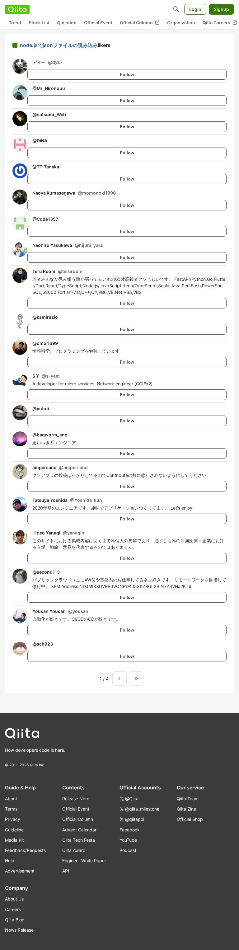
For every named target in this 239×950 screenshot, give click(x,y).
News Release (19, 930)
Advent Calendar (79, 829)
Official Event (98, 22)
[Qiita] (17, 9)
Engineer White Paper (84, 860)
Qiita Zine (186, 808)
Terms (11, 808)
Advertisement (20, 870)
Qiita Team (188, 798)
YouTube (128, 840)
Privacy (12, 819)
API (65, 870)
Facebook (130, 829)
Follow (127, 74)
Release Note (75, 798)
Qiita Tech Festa (78, 840)
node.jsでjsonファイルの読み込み (59, 45)
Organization (181, 22)
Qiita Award (74, 850)
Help (9, 860)
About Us (14, 898)
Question (67, 22)
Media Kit (14, 840)
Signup (221, 9)
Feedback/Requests (25, 850)
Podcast (128, 850)
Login (195, 9)
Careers (13, 909)
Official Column (140, 23)
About (11, 798)
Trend (15, 22)
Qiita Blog (15, 919)
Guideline (14, 829)
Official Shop (190, 819)
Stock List (39, 22)
